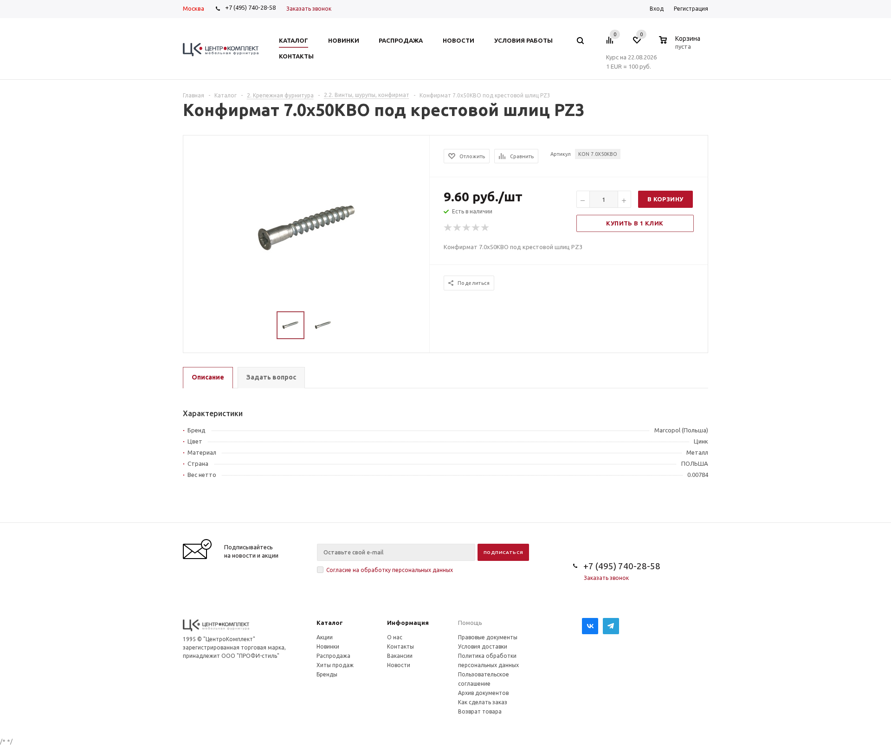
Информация (408, 622)
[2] (457, 227)
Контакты (400, 646)
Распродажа (333, 656)
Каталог (329, 622)
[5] (485, 227)
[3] (466, 227)
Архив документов (483, 693)
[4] (476, 227)
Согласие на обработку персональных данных (389, 570)
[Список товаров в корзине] (680, 45)
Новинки (327, 646)
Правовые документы (487, 637)
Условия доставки (482, 646)
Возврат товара (480, 711)
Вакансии (400, 656)
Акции (324, 637)
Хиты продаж (335, 665)
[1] (448, 227)
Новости (398, 665)
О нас (394, 637)
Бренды (326, 674)
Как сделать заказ (482, 702)
